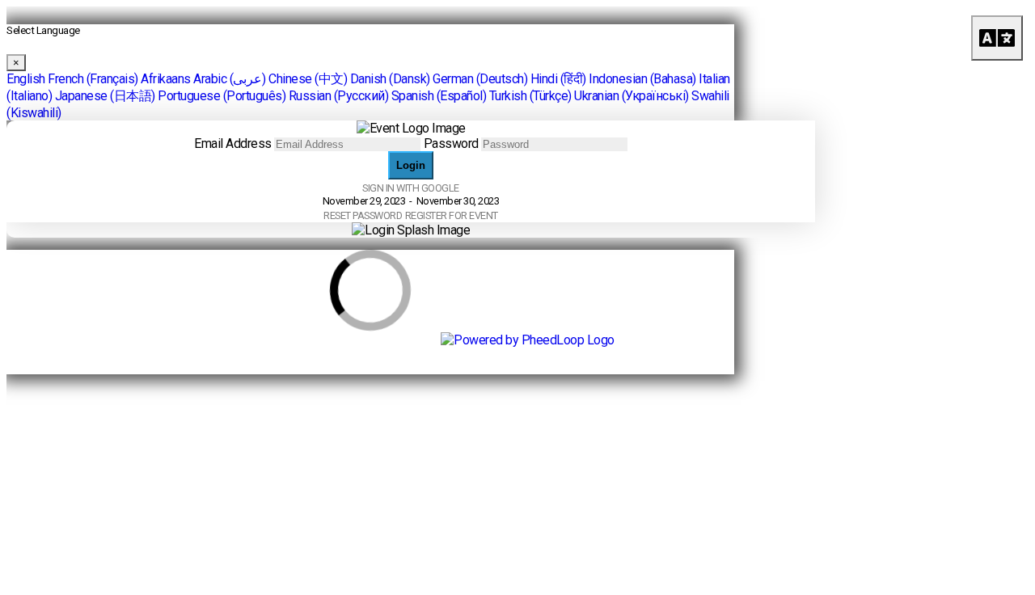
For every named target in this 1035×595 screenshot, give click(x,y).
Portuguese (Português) (221, 95)
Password (451, 143)
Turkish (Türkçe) (530, 95)
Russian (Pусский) (339, 95)
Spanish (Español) (439, 95)
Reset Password (362, 215)
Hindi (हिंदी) (558, 79)
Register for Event (451, 215)
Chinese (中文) (307, 79)
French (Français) (93, 79)
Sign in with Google (410, 188)
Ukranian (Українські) (631, 95)
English (25, 79)
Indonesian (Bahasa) (642, 79)
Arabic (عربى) (229, 79)
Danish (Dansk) (390, 79)
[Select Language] (997, 38)
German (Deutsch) (480, 79)
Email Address (233, 143)
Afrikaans (166, 79)
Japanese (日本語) (105, 95)
